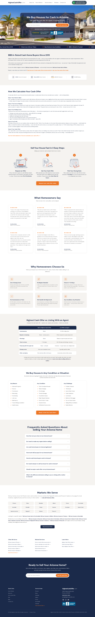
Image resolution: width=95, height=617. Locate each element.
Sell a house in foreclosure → (41, 550)
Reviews (56, 2)
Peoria (67, 503)
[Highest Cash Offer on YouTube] (68, 600)
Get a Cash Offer (11, 595)
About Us (31, 2)
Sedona (40, 511)
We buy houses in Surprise (35, 519)
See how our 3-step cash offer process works (39, 70)
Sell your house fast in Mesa (60, 67)
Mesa (27, 503)
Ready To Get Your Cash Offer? (47, 412)
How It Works (39, 2)
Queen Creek (80, 507)
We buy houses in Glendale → (14, 550)
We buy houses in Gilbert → (14, 548)
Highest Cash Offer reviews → (68, 542)
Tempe (40, 507)
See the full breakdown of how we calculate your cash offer (24, 135)
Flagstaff (27, 511)
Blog (9, 599)
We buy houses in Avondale (76, 516)
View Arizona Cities (47, 526)
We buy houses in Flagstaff (28, 520)
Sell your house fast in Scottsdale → (16, 546)
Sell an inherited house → (40, 548)
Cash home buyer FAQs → (67, 544)
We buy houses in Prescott (57, 520)
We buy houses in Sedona (42, 520)
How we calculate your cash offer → (42, 544)
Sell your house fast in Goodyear (51, 519)
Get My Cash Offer (62, 25)
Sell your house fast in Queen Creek (69, 519)
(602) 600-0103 (66, 595)
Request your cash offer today (47, 183)
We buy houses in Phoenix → (14, 542)
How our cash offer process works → (43, 542)
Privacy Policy (32, 612)
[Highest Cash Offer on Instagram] (66, 600)
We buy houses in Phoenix (32, 67)
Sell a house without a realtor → (42, 546)
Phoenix (14, 503)
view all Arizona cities (48, 498)
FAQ (9, 597)
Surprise (54, 507)
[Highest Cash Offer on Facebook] (63, 600)
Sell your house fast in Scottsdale (31, 516)
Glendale (41, 503)
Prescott (54, 511)
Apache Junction (14, 511)
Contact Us (63, 2)
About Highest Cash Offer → (68, 546)
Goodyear (67, 507)
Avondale (14, 507)
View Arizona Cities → (13, 552)
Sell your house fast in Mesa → (14, 544)
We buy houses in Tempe (60, 516)
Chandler (27, 507)
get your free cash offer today (60, 70)
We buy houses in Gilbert (47, 516)
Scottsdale (80, 503)
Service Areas (48, 2)
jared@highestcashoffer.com (68, 597)
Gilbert (54, 503)
